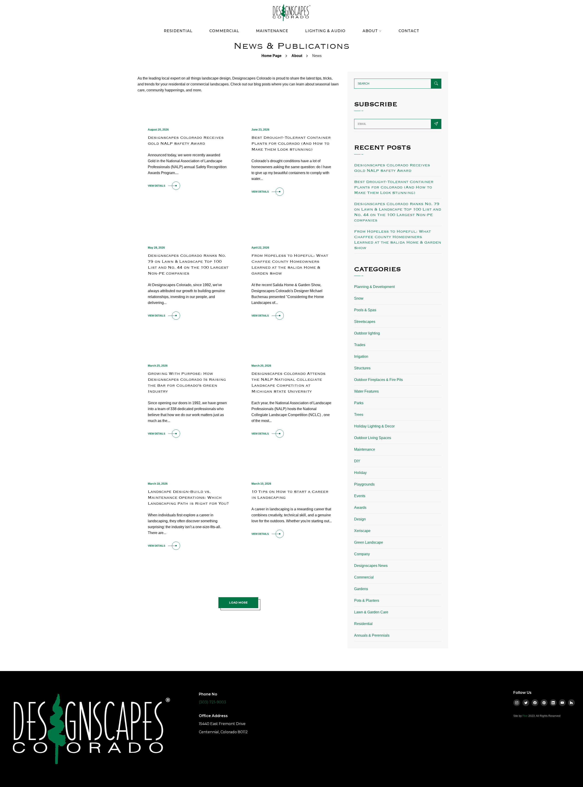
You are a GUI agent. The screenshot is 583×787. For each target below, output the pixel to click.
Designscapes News (371, 566)
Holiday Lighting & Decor (374, 426)
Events (359, 496)
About (297, 56)
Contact (409, 31)
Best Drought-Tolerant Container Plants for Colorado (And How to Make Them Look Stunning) (291, 143)
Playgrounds (364, 484)
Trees (358, 415)
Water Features (366, 391)
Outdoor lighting (367, 333)
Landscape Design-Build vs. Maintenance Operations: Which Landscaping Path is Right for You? (188, 497)
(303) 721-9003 (212, 702)
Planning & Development (374, 287)
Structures (362, 368)
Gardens (361, 589)
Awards (360, 507)
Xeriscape (362, 531)
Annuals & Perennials (371, 635)
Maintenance (272, 31)
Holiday (360, 473)
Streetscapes (364, 322)
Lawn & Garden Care (371, 612)
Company (362, 554)
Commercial (224, 31)
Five (525, 716)
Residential (178, 31)
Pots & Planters (366, 600)
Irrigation (361, 356)
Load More (238, 602)
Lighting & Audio (325, 31)
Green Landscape (368, 542)
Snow (358, 298)
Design (360, 519)
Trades (359, 345)
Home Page (271, 56)
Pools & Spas (365, 310)
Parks (358, 403)
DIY (357, 461)
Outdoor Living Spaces (372, 438)
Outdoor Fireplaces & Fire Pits (378, 380)
